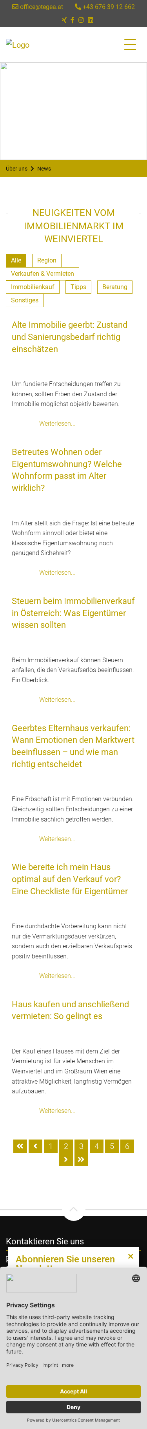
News (44, 168)
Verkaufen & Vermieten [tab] (42, 273)
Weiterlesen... (57, 423)
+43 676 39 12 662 (108, 7)
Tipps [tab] (78, 287)
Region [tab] (46, 260)
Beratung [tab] (114, 287)
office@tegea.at (40, 7)
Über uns (16, 168)
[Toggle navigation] (130, 44)
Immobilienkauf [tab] (32, 287)
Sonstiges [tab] (24, 300)
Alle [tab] (16, 260)
